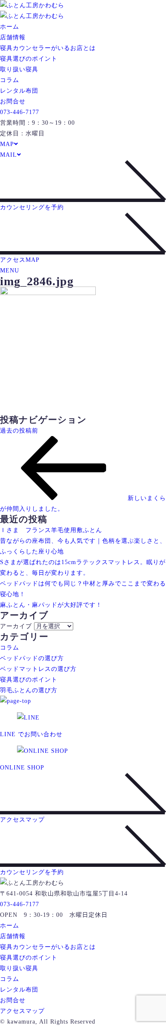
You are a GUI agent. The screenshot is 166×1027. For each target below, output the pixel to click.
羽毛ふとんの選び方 (28, 690)
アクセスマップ (22, 1011)
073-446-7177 (19, 112)
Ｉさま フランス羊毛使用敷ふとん (51, 530)
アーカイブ (16, 626)
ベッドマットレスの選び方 (38, 669)
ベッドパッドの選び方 (32, 658)
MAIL (8, 155)
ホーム (9, 26)
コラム (9, 80)
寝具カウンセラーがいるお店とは (48, 48)
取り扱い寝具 (19, 69)
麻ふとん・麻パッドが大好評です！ (51, 605)
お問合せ (13, 101)
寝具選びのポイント (28, 59)
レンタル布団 (19, 91)
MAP (7, 144)
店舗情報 (13, 37)
